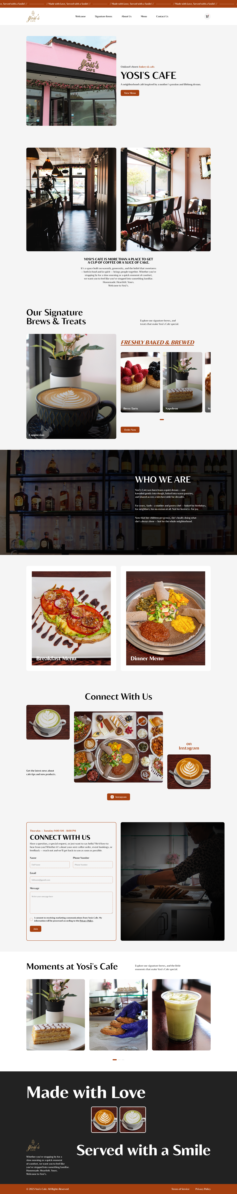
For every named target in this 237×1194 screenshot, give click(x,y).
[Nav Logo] (33, 16)
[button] (162, 419)
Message (34, 888)
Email (33, 872)
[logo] (33, 1146)
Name (33, 857)
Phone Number (81, 857)
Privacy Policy (86, 920)
